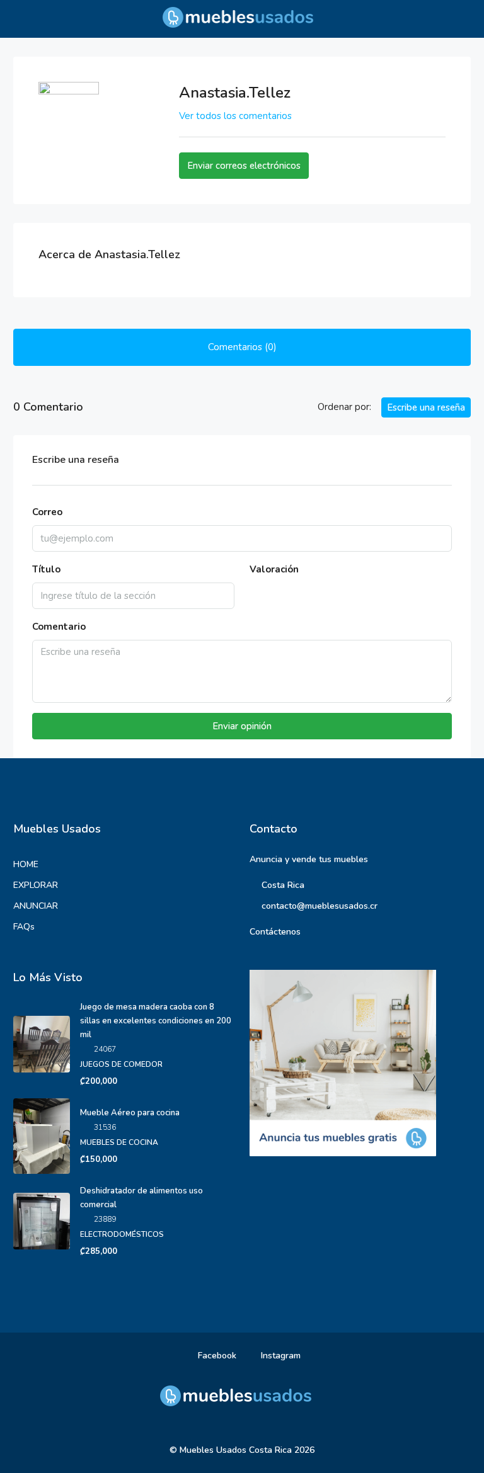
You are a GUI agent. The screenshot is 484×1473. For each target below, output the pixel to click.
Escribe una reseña (426, 407)
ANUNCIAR (35, 906)
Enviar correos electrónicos (244, 165)
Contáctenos (275, 932)
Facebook (215, 1356)
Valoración (274, 569)
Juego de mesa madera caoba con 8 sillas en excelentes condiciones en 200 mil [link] (155, 1020)
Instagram (279, 1356)
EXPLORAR (35, 885)
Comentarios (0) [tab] (242, 347)
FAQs (24, 927)
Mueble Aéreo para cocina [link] (130, 1112)
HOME (25, 864)
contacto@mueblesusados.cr (319, 906)
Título (46, 569)
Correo (47, 512)
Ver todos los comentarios (235, 116)
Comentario (59, 626)
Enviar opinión (242, 726)
